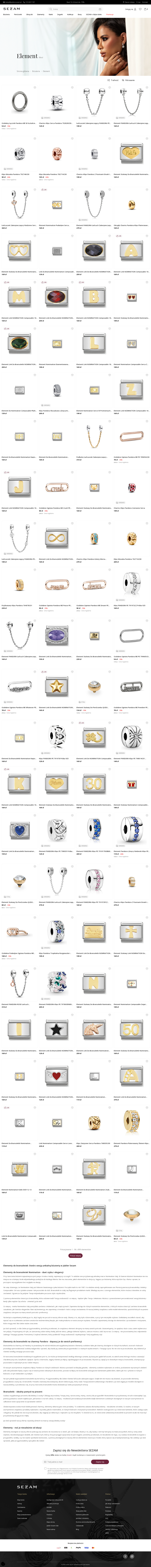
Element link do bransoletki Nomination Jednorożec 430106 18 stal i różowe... (92, 1051)
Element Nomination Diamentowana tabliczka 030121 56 (53, 364)
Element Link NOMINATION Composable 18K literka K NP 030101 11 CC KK (19, 805)
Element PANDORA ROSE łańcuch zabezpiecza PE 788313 (15, 1004)
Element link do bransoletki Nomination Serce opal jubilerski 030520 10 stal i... (55, 1236)
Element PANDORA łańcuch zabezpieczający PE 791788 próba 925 (132, 123)
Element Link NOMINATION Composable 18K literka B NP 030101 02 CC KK (94, 318)
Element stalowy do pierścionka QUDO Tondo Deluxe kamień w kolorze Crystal (92, 707)
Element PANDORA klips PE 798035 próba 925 (55, 851)
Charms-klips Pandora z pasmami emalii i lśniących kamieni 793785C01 (93, 174)
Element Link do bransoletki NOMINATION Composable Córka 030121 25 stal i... (93, 953)
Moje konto (20, 1500)
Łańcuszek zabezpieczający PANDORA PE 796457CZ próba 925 (93, 123)
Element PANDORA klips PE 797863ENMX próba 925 (55, 1004)
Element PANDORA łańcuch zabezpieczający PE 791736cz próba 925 (94, 225)
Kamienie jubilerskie (82, 1515)
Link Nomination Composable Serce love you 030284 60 (55, 1143)
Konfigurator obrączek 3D (55, 1500)
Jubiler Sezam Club (52, 1526)
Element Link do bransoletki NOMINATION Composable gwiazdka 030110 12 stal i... (56, 707)
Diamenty (40, 14)
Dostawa (108, 1511)
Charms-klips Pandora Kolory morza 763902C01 (90, 559)
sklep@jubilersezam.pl (13, 2)
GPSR (107, 1533)
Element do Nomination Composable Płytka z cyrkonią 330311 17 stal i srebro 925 (19, 411)
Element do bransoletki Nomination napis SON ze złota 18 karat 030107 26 (18, 758)
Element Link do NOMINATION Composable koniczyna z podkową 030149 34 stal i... (93, 758)
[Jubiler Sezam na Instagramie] (132, 1556)
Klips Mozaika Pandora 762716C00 (127, 559)
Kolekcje (70, 14)
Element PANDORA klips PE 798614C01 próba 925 (129, 758)
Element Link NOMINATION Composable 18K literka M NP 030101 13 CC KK (19, 318)
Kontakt (145, 2)
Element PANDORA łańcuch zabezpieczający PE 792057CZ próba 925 (57, 902)
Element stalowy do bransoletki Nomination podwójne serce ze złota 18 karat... (19, 272)
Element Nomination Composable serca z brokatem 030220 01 (130, 364)
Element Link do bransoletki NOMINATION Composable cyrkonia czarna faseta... (93, 272)
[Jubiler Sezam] (11, 9)
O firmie (49, 1518)
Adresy (19, 1504)
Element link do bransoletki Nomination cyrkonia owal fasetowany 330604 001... (55, 656)
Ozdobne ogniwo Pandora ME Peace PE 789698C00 (55, 605)
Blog (77, 1529)
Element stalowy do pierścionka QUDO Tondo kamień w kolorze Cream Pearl (129, 1236)
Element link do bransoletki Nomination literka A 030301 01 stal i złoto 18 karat (130, 1097)
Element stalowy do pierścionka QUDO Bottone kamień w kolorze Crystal (17, 902)
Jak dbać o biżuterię (82, 1518)
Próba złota (79, 1504)
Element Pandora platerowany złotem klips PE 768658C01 (131, 1143)
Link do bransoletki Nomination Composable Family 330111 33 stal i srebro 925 (19, 1236)
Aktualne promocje (53, 1504)
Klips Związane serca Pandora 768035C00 (93, 1143)
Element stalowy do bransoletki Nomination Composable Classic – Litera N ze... (94, 1004)
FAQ (106, 1518)
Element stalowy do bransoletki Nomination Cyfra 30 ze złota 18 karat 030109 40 (94, 805)
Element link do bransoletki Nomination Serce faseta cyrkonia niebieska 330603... (19, 851)
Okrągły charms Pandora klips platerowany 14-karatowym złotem (131, 225)
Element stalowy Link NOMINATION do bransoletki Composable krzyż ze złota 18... (131, 953)
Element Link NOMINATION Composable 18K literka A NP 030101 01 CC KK (131, 272)
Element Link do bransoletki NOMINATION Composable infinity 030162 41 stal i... (56, 559)
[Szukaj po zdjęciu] (100, 9)
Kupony (19, 1511)
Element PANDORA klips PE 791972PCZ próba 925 (92, 902)
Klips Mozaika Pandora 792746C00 (15, 174)
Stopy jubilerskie (81, 1511)
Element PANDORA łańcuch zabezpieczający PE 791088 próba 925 (20, 656)
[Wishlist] (140, 9)
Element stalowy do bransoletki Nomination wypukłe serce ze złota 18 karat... (94, 508)
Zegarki (60, 14)
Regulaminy (109, 1515)
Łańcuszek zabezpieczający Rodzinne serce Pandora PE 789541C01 (19, 225)
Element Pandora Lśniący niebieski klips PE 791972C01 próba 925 (131, 851)
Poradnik (108, 1500)
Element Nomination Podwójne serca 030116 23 (54, 225)
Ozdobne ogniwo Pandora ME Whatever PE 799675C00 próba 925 (19, 707)
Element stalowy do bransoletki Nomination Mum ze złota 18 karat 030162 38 (56, 805)
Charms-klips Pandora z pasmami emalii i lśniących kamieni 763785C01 (130, 902)
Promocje (109, 14)
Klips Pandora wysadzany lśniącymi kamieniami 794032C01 (53, 411)
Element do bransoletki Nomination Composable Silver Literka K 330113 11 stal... (17, 1143)
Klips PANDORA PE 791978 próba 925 (54, 758)
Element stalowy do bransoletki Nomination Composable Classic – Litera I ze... (19, 1051)
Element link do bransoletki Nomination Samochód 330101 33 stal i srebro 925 (55, 1190)
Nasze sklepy (129, 2)
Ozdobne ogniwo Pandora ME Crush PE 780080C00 (54, 508)
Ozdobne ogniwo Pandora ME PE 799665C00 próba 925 (131, 656)
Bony (80, 14)
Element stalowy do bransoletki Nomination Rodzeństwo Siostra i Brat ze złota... (19, 1097)
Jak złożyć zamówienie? (112, 1504)
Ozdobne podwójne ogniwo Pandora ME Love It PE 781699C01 (18, 953)
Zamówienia (21, 1507)
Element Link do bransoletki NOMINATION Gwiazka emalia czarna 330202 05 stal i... (56, 1051)
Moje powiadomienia (24, 1515)
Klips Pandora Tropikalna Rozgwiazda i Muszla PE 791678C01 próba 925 (54, 953)
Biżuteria (6, 14)
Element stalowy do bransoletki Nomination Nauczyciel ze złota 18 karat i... (94, 656)
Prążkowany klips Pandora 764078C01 (17, 605)
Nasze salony (51, 1529)
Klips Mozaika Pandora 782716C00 (53, 174)
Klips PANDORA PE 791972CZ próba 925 (129, 605)
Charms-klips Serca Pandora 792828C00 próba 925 (55, 123)
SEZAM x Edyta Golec (94, 14)
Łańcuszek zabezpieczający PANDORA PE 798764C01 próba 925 (18, 559)
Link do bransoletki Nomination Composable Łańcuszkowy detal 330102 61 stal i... (57, 272)
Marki (51, 14)
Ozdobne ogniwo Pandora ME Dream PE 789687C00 (92, 605)
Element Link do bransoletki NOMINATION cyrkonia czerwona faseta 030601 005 (56, 318)
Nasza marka (51, 1511)
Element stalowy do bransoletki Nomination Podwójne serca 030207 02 (131, 318)
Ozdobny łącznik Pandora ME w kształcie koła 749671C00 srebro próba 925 (18, 123)
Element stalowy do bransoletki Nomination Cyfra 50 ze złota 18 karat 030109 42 (131, 1051)
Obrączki (29, 14)
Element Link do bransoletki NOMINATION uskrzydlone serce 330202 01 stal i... (56, 1097)
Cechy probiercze (81, 1500)
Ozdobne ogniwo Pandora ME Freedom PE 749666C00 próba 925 (130, 707)
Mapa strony (51, 1522)
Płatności (108, 1507)
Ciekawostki (79, 1526)
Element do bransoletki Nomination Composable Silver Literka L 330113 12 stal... (92, 1097)
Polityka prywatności (111, 1522)
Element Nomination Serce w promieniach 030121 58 (93, 411)
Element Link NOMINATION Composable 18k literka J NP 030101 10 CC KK (19, 508)
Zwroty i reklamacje (111, 1529)
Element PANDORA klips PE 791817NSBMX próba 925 (93, 851)
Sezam (69, 1455)
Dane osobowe (22, 1518)
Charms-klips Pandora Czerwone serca (129, 508)
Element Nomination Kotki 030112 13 (17, 1190)
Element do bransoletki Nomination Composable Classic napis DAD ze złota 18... (57, 457)
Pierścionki (18, 14)
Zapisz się (100, 1462)
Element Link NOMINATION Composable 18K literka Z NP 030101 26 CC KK (131, 411)
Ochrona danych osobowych (114, 1526)
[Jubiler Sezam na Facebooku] (125, 1556)
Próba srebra (80, 1507)
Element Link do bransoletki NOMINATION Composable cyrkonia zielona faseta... (18, 364)
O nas (138, 2)
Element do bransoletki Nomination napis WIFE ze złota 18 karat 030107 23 (18, 457)
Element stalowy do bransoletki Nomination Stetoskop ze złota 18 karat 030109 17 (94, 1236)
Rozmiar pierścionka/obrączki (85, 1522)
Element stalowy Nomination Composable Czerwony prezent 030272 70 (130, 805)
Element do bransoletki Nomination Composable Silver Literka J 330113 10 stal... (131, 1190)
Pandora (49, 1515)
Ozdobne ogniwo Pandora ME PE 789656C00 (131, 457)
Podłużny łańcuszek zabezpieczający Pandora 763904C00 (91, 457)
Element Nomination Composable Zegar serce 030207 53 (130, 1004)
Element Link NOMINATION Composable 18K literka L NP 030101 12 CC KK (94, 364)
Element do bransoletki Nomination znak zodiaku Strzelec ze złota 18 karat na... (92, 1190)
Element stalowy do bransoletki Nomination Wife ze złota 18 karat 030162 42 (131, 174)
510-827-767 (30, 2)
